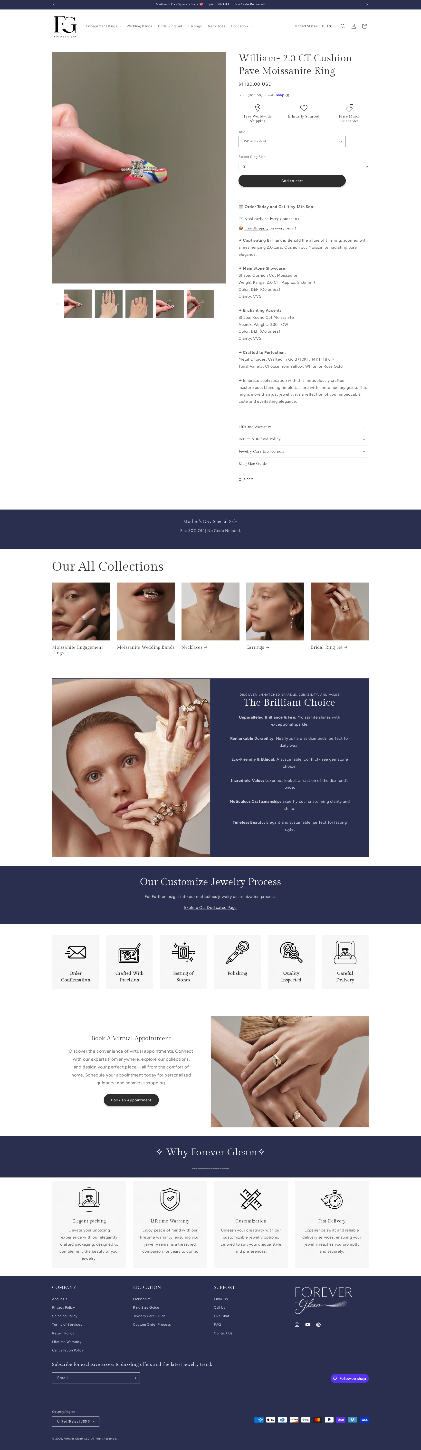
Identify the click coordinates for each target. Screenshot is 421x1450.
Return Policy (63, 1333)
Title (242, 132)
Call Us (219, 1307)
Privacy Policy (63, 1307)
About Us (59, 1299)
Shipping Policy (64, 1316)
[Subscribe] (134, 1378)
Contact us (289, 219)
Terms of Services (67, 1324)
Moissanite (142, 1299)
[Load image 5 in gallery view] (200, 304)
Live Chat (221, 1316)
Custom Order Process (152, 1324)
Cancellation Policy (68, 1350)
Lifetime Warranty (66, 1342)
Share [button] (249, 479)
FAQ (217, 1324)
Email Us (221, 1299)
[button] (103, 26)
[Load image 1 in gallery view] (78, 304)
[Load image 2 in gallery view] (109, 304)
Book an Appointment (131, 1100)
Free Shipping (256, 228)
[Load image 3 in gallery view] (139, 304)
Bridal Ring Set (327, 647)
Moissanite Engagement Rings (77, 650)
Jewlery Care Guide (149, 1316)
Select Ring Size (252, 157)
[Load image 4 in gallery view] (170, 304)
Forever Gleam (74, 1438)
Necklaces (192, 647)
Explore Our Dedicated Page (210, 907)
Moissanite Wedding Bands (145, 647)
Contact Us (223, 1333)
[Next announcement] (367, 4)
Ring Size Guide (146, 1307)
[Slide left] (57, 304)
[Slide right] (221, 304)
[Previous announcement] (53, 4)
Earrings (255, 647)
